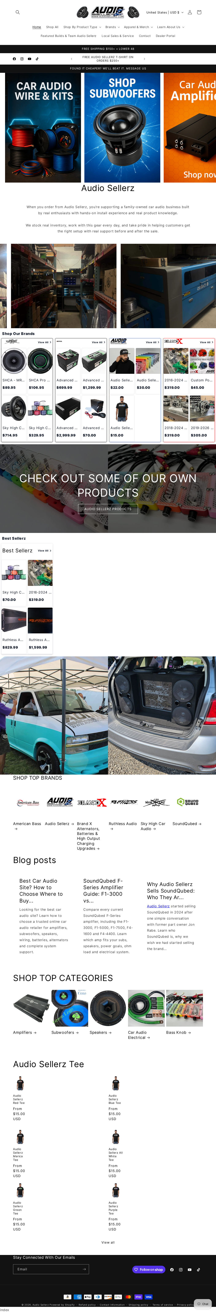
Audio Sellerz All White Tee (116, 1154)
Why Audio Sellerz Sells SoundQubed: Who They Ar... (171, 890)
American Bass (27, 823)
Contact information (112, 1304)
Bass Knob (176, 1032)
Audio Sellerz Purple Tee (113, 1208)
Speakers (98, 1032)
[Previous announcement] (71, 59)
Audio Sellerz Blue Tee (115, 1099)
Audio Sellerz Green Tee (18, 1208)
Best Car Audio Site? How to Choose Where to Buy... (41, 891)
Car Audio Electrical (137, 1034)
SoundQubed (185, 823)
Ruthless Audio (123, 823)
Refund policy (87, 1304)
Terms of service (163, 1304)
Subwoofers (62, 1032)
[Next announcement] (144, 59)
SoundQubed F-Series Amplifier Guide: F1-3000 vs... (103, 891)
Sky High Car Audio (153, 826)
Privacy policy (185, 1304)
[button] (17, 12)
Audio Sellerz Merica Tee (18, 1154)
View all (108, 1242)
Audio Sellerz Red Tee (19, 1099)
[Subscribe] (84, 1269)
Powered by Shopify (62, 1304)
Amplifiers (22, 1032)
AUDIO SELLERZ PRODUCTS (108, 509)
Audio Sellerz (57, 823)
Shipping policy (138, 1304)
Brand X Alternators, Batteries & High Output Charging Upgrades (88, 836)
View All (43, 342)
